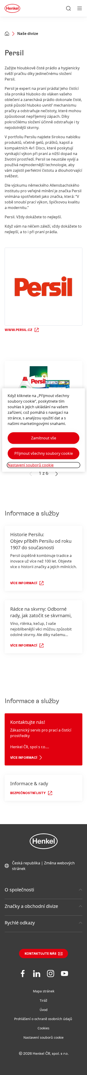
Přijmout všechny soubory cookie (43, 453)
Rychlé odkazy (20, 923)
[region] (43, 430)
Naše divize (27, 33)
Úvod (44, 1010)
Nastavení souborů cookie (43, 1037)
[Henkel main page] (12, 8)
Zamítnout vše (43, 438)
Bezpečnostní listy (28, 793)
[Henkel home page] (7, 34)
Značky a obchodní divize (31, 906)
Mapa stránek (43, 991)
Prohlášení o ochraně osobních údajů (43, 1019)
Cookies (43, 1028)
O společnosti (19, 889)
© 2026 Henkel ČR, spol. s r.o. (43, 1053)
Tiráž (43, 1000)
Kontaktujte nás (40, 953)
